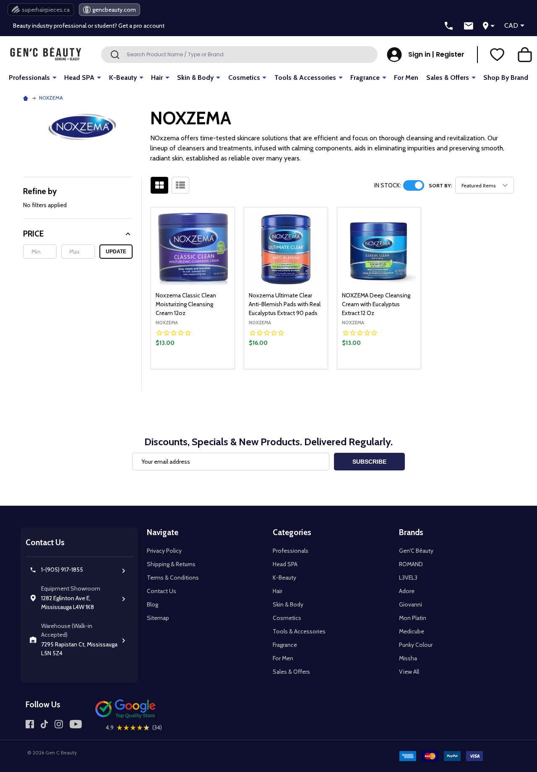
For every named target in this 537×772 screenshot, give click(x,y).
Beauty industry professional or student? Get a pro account (88, 25)
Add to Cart (207, 367)
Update (116, 252)
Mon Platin (412, 618)
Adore (406, 591)
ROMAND (411, 564)
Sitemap (158, 618)
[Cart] (524, 54)
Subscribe (369, 461)
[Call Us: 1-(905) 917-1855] (448, 26)
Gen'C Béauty (416, 550)
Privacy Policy (164, 550)
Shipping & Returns (171, 564)
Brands (411, 532)
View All (409, 671)
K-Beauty (123, 77)
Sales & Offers (447, 77)
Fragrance (365, 77)
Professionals (29, 77)
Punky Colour (416, 645)
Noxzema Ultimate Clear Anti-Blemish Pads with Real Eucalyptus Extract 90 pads (285, 304)
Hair (157, 77)
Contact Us (161, 591)
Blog (152, 604)
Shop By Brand (505, 77)
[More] (54, 77)
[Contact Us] (468, 26)
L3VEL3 (408, 577)
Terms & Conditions (173, 577)
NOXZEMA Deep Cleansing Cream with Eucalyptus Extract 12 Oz (376, 304)
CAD (511, 25)
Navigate (162, 532)
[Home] (26, 98)
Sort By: (440, 185)
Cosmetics (244, 77)
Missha (408, 658)
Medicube (411, 631)
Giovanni (410, 604)
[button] (78, 234)
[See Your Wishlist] (497, 54)
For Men (406, 77)
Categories (292, 532)
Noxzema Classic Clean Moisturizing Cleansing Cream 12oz (186, 304)
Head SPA (79, 77)
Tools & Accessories (305, 77)
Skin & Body (195, 77)
